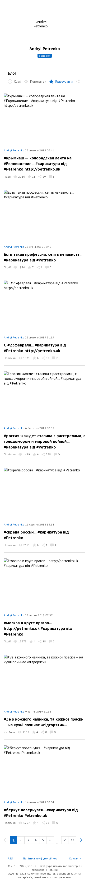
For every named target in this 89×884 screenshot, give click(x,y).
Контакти (75, 858)
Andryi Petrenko (44, 48)
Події (7, 176)
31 (65, 840)
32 (72, 840)
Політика (10, 358)
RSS (10, 858)
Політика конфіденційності (41, 858)
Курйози (9, 732)
